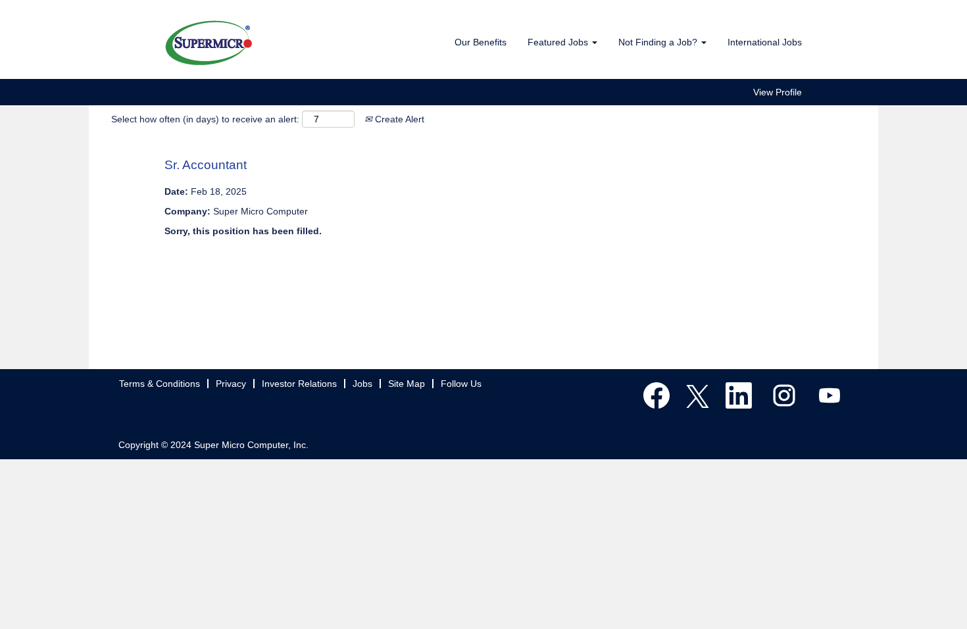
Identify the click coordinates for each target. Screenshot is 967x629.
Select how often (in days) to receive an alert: (205, 119)
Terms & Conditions (159, 383)
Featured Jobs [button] (559, 42)
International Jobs (765, 42)
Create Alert (398, 119)
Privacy (231, 383)
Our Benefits (481, 42)
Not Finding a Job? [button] (659, 42)
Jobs (362, 383)
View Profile (777, 92)
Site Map (406, 383)
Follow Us (461, 383)
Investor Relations (299, 383)
